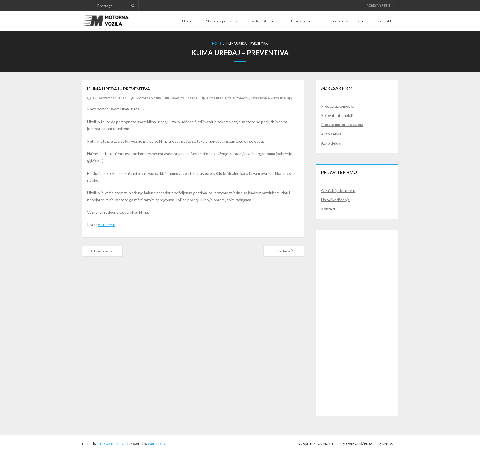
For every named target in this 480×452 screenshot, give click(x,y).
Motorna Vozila (148, 98)
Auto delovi (331, 143)
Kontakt (328, 208)
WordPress (156, 443)
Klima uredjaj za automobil (227, 98)
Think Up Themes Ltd (112, 443)
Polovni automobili (337, 115)
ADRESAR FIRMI (378, 5)
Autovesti (106, 224)
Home (216, 43)
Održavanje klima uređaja (271, 98)
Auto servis (331, 134)
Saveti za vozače (183, 98)
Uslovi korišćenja (335, 199)
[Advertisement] (357, 319)
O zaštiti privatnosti (338, 190)
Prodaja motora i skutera (342, 124)
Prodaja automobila (337, 106)
